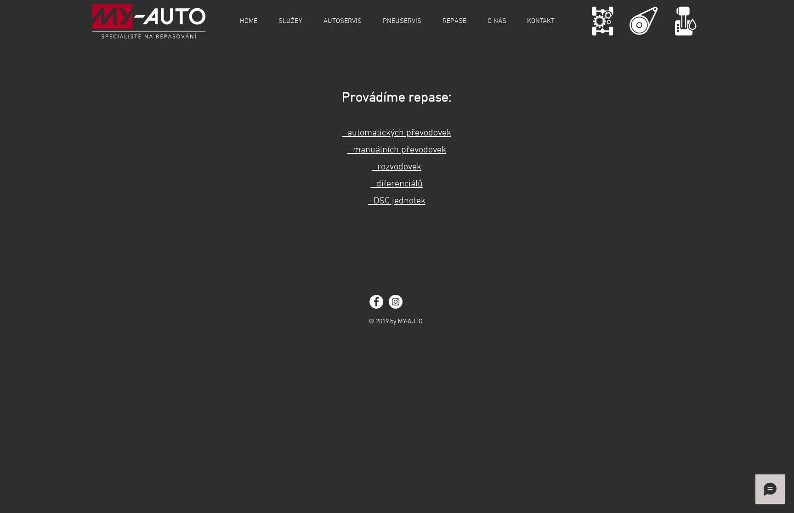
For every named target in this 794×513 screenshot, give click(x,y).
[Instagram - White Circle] (396, 302)
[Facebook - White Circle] (376, 302)
